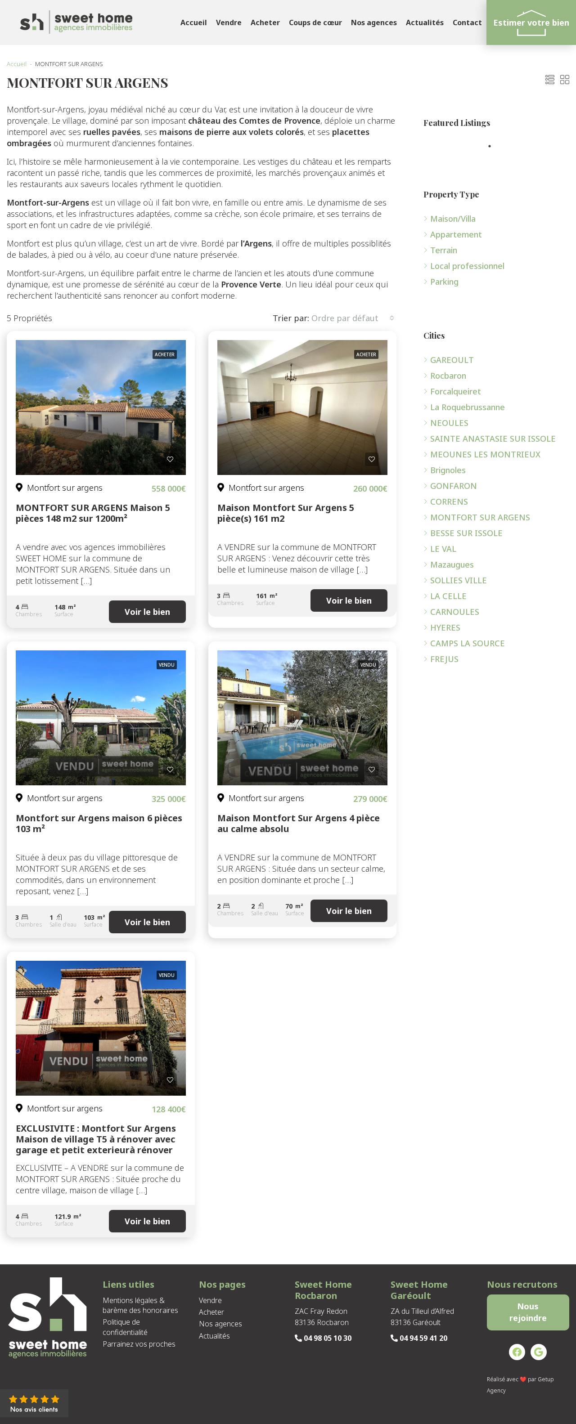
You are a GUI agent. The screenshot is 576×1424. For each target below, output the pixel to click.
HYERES (445, 627)
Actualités (425, 22)
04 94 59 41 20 (422, 1338)
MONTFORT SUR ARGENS (480, 517)
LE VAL (443, 548)
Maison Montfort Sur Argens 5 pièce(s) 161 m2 (285, 513)
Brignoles (448, 470)
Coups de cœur (315, 22)
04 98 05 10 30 (326, 1338)
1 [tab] (494, 146)
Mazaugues (452, 564)
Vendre (229, 22)
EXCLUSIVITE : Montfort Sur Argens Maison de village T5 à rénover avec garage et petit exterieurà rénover (96, 1139)
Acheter (265, 22)
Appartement (456, 234)
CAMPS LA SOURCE (467, 643)
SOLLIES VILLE (458, 580)
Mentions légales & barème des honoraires (140, 1305)
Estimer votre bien (531, 22)
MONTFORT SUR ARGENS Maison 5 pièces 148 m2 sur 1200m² (93, 513)
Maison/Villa (453, 218)
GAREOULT (452, 359)
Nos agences (374, 22)
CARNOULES (454, 611)
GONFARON (453, 485)
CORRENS (449, 501)
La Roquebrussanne (467, 407)
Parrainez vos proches (139, 1344)
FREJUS (444, 659)
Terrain (443, 250)
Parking (444, 281)
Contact (467, 22)
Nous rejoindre (528, 1312)
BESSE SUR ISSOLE (466, 533)
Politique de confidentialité (125, 1327)
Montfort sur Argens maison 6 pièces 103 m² (99, 823)
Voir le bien (147, 611)
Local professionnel (467, 265)
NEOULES (449, 422)
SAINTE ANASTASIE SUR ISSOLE (493, 438)
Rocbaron (448, 375)
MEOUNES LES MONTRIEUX (485, 454)
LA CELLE (448, 596)
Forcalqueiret (455, 391)
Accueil (193, 22)
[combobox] (353, 318)
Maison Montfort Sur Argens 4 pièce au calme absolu (298, 823)
